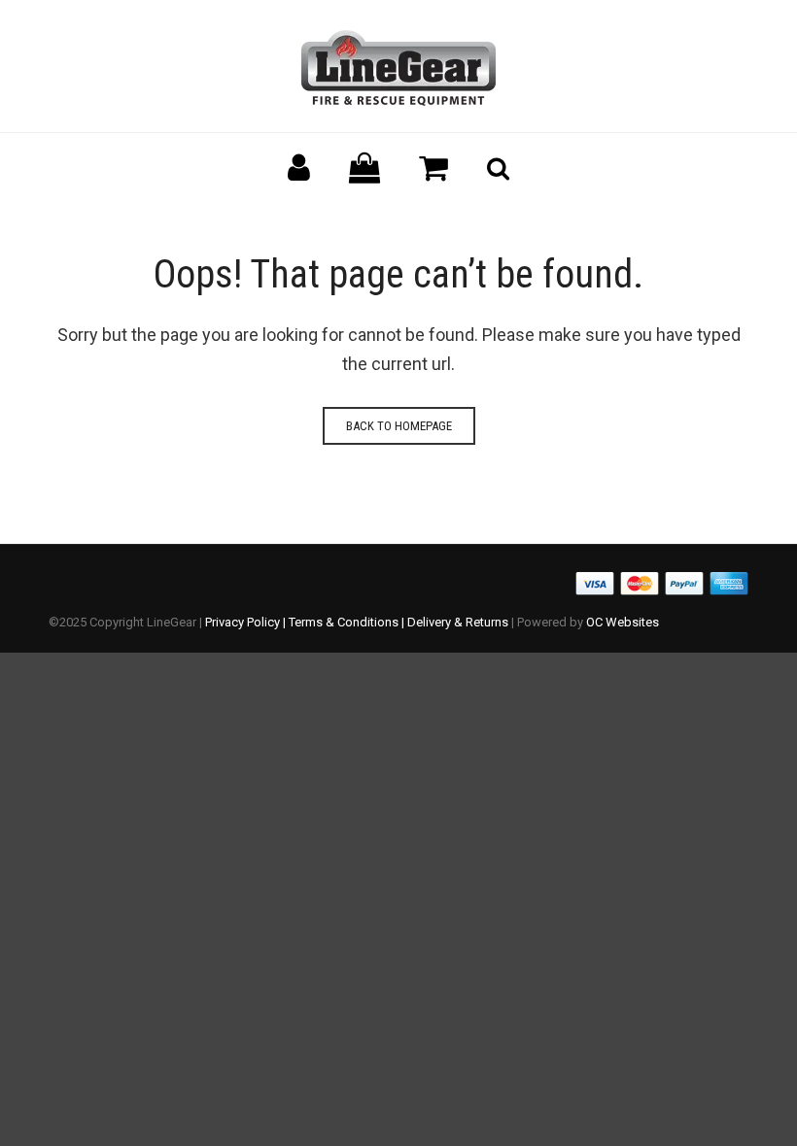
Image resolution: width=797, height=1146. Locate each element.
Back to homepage (399, 426)
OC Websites (622, 622)
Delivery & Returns (457, 622)
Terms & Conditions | (348, 622)
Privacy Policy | (247, 622)
